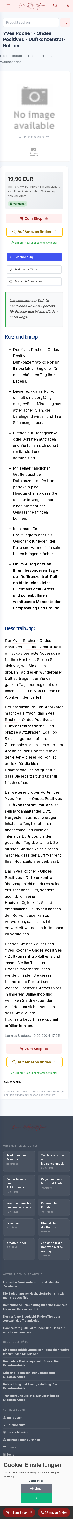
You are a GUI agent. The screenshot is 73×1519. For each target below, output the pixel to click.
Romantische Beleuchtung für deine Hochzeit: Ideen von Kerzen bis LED (35, 1307)
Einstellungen (35, 1480)
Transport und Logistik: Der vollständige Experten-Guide (31, 1397)
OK (36, 1498)
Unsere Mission (17, 1432)
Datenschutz (15, 1425)
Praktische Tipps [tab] (26, 269)
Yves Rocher (24, 641)
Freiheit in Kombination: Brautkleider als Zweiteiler (31, 1284)
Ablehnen (36, 1488)
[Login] (67, 6)
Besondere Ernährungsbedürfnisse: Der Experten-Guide (31, 1363)
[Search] (55, 6)
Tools (10, 1454)
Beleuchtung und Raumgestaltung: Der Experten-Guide (30, 1386)
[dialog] (36, 1481)
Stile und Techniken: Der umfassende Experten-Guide (29, 1374)
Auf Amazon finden (34, 232)
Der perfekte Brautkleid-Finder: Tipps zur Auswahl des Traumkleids (31, 1318)
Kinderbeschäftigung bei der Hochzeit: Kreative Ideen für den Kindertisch (36, 1351)
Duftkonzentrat (39, 647)
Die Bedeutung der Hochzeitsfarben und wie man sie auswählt (34, 1295)
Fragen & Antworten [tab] (28, 281)
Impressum (14, 1417)
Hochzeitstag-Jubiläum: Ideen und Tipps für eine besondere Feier (34, 1330)
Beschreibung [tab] (24, 257)
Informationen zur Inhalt (23, 1439)
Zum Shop (33, 218)
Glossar (12, 1447)
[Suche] (65, 22)
